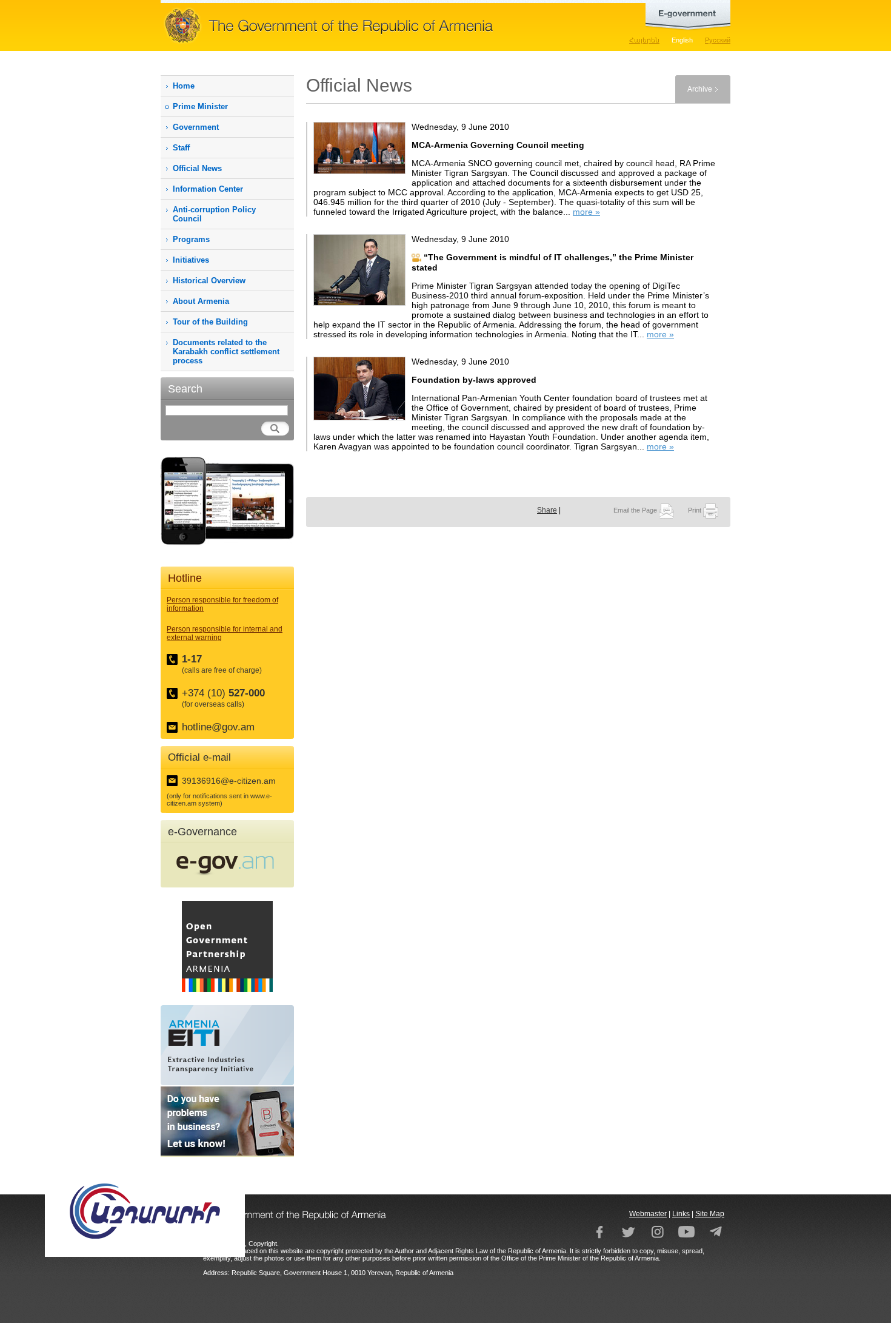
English (682, 40)
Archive (699, 89)
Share (547, 510)
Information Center (208, 189)
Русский (717, 40)
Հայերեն (644, 40)
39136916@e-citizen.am (229, 781)
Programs (191, 239)
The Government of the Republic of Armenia (367, 25)
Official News (197, 168)
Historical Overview (209, 280)
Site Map (709, 1214)
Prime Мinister (200, 106)
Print (695, 510)
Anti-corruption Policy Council (214, 214)
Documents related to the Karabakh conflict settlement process (226, 351)
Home (184, 85)
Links (681, 1214)
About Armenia (201, 301)
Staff (181, 147)
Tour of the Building (210, 321)
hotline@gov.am (218, 727)
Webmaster (648, 1214)
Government (196, 127)
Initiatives (191, 259)
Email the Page (636, 510)
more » (586, 212)
